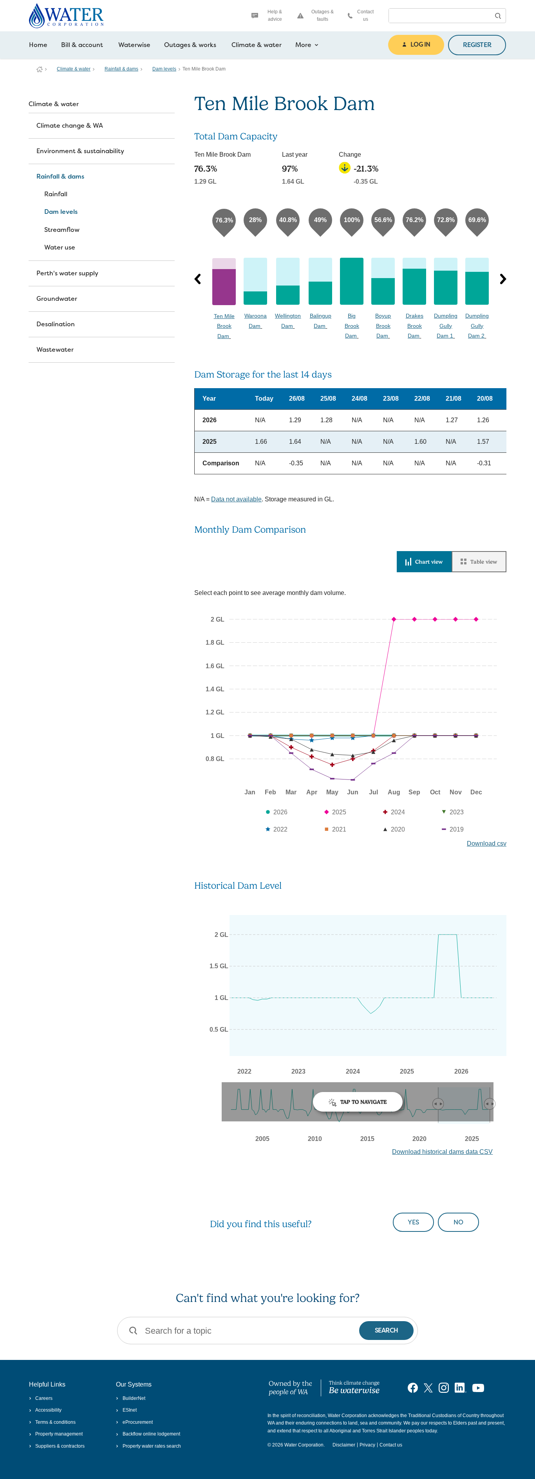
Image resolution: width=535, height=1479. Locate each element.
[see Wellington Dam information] (288, 281)
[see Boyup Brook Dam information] (383, 281)
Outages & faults (322, 15)
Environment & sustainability (80, 151)
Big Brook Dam (352, 326)
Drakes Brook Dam (414, 326)
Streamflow (62, 230)
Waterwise (134, 45)
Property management (59, 1434)
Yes (413, 1222)
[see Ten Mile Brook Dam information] (224, 281)
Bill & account (82, 45)
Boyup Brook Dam (383, 326)
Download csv (486, 843)
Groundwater (56, 299)
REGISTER (477, 45)
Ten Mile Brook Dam (224, 326)
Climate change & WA (69, 125)
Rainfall (55, 194)
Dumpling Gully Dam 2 (477, 326)
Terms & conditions (55, 1422)
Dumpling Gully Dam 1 (445, 326)
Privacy (367, 1445)
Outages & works (190, 45)
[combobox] (439, 16)
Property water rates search (152, 1446)
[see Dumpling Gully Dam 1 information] (445, 281)
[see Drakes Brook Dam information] (414, 281)
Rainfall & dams (121, 69)
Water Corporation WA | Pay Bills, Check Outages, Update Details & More (39, 69)
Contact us (365, 15)
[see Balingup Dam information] (320, 281)
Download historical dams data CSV (442, 1151)
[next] (503, 279)
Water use (59, 247)
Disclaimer (344, 1445)
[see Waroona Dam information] (255, 281)
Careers (43, 1398)
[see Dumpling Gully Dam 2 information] (477, 281)
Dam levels (164, 69)
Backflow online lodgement (151, 1434)
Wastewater (55, 349)
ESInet (129, 1410)
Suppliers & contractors (60, 1446)
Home (38, 45)
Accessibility (48, 1410)
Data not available (236, 499)
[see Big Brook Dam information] (351, 281)
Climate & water (256, 45)
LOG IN (420, 44)
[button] (498, 16)
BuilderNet (134, 1398)
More (303, 45)
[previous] (197, 279)
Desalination (55, 324)
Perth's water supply (67, 273)
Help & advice (275, 15)
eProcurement (137, 1422)
